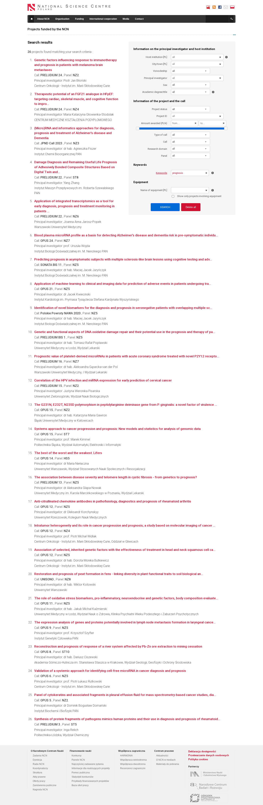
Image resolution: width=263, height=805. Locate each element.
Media (126, 19)
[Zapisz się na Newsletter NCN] (226, 7)
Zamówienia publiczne (44, 785)
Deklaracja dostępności (202, 751)
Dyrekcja (37, 760)
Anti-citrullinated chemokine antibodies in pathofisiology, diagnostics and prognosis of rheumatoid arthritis (112, 501)
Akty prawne (39, 777)
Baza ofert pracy (80, 785)
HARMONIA (126, 755)
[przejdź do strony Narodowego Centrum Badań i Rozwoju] (209, 786)
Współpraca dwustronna (133, 764)
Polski (232, 7)
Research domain (157, 148)
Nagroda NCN (40, 789)
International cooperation (103, 19)
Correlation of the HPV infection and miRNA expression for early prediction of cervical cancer (103, 380)
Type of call (160, 134)
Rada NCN (38, 764)
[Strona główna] (69, 7)
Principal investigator (155, 78)
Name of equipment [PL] (154, 190)
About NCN (43, 19)
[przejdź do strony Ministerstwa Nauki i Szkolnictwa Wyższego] (209, 774)
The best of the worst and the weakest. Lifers (68, 453)
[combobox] (190, 71)
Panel (164, 155)
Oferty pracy (39, 781)
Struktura (37, 772)
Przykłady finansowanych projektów (90, 781)
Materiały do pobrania (167, 764)
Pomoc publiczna (81, 772)
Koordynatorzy (40, 768)
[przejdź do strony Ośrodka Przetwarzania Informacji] (209, 798)
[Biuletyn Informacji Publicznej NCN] (208, 7)
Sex (165, 85)
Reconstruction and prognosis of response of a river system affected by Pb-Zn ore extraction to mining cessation (118, 646)
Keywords (161, 173)
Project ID (162, 116)
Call (165, 141)
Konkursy (76, 755)
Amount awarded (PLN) (154, 123)
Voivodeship (160, 70)
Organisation (62, 19)
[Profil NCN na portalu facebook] (219, 7)
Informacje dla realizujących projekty (91, 768)
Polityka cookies (198, 759)
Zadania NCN (40, 755)
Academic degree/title (154, 91)
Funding (79, 19)
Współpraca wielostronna (133, 760)
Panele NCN (78, 760)
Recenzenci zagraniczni (132, 768)
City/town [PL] (159, 64)
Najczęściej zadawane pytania (88, 764)
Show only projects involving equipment (199, 196)
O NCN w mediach (166, 760)
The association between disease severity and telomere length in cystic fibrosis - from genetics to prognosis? (115, 477)
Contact (139, 19)
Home (31, 19)
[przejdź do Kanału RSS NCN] (213, 7)
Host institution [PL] (156, 57)
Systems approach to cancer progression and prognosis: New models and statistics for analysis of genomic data (117, 429)
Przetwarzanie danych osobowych (208, 755)
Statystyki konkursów (82, 777)
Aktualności (162, 755)
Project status (159, 109)
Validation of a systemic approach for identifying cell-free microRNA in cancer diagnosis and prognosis (110, 671)
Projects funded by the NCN (48, 29)
